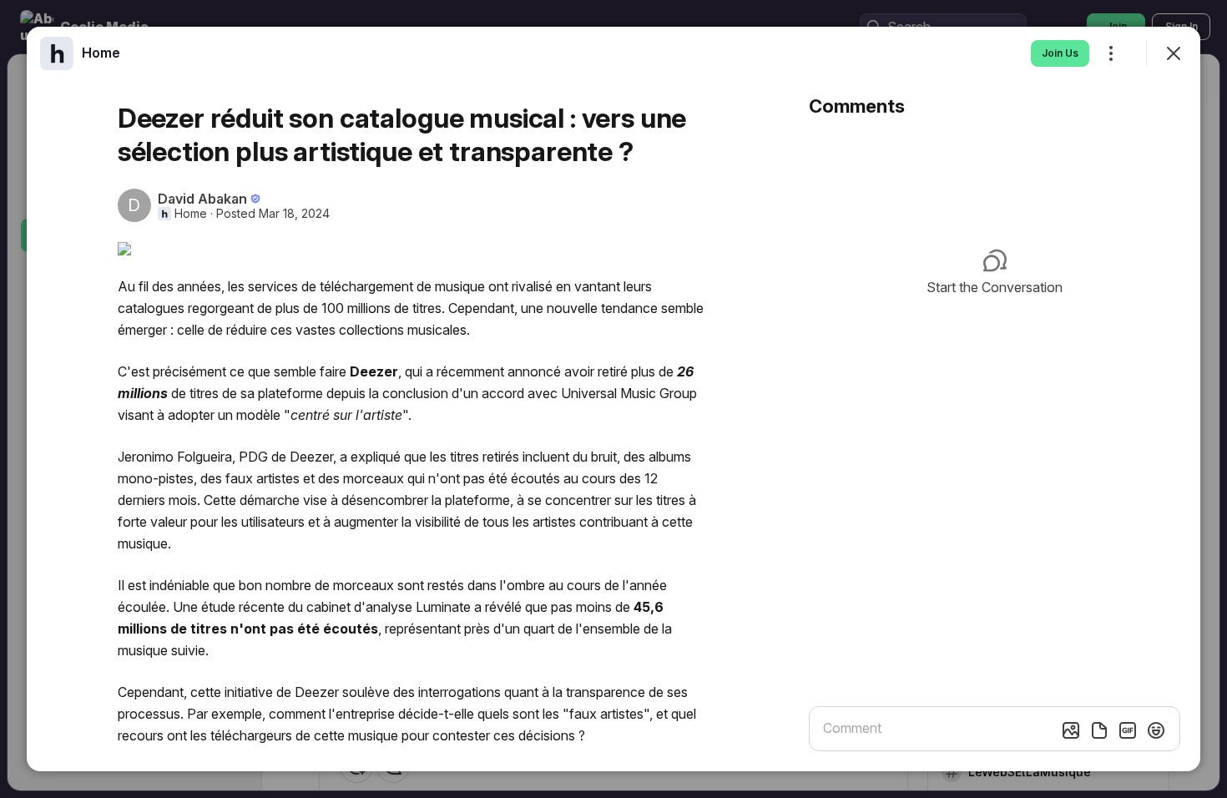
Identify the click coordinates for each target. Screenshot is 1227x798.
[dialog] (613, 399)
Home (190, 213)
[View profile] (56, 53)
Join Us (1060, 53)
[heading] (101, 52)
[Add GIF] (1127, 730)
